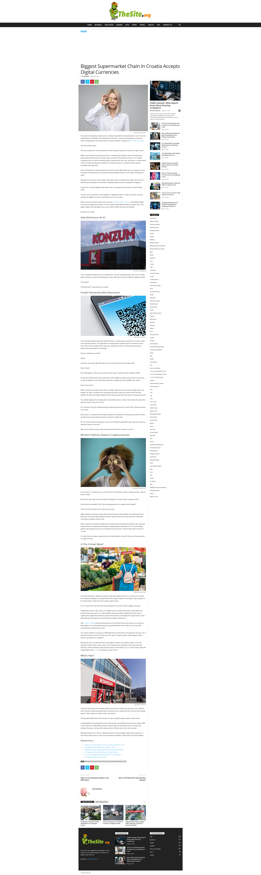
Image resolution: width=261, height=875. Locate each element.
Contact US (167, 25)
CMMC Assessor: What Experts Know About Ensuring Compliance (164, 105)
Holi (151, 365)
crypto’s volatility (89, 623)
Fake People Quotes (155, 313)
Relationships (154, 451)
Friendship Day (154, 334)
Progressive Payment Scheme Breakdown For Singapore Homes (90, 823)
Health (151, 25)
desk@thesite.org (93, 859)
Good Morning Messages (157, 347)
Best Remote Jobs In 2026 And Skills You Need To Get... (171, 184)
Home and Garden (155, 368)
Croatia (88, 761)
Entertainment (154, 304)
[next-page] (145, 802)
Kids (151, 389)
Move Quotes (153, 417)
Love (151, 399)
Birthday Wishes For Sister (157, 249)
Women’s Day (154, 496)
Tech (127, 25)
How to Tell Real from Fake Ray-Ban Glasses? (132, 779)
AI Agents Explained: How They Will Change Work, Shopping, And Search (170, 204)
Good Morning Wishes (156, 350)
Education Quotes (155, 301)
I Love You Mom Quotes (156, 377)
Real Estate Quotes (155, 447)
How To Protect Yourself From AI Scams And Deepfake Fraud (171, 175)
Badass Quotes (154, 227)
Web (151, 484)
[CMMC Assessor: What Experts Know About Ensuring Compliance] (165, 91)
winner (152, 493)
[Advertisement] (131, 48)
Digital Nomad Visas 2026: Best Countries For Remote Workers (170, 165)
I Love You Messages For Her (158, 371)
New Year (152, 429)
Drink (151, 288)
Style (151, 469)
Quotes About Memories (156, 444)
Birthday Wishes (154, 243)
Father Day (153, 319)
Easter (152, 295)
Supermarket (122, 761)
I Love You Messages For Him (158, 374)
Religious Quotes (155, 454)
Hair (151, 356)
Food (151, 331)
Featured (152, 322)
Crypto (152, 276)
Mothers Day (153, 411)
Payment (110, 761)
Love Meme (153, 405)
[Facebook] (83, 82)
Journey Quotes (154, 386)
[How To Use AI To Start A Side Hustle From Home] (155, 196)
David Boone (85, 76)
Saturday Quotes (154, 460)
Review (115, 761)
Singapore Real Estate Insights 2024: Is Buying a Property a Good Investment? (135, 823)
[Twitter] (87, 82)
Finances (87, 29)
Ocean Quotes (154, 432)
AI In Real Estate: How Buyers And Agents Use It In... (171, 154)
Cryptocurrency (95, 761)
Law (151, 392)
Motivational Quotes (155, 414)
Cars (151, 261)
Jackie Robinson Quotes (157, 383)
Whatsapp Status (154, 490)
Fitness (152, 328)
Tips (158, 25)
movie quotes (153, 420)
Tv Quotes (153, 481)
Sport (134, 25)
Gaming (119, 25)
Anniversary (153, 218)
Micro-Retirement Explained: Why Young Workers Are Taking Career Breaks (171, 135)
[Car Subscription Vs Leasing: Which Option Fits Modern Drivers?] (155, 146)
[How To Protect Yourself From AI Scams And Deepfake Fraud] (155, 176)
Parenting (152, 435)
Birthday (152, 239)
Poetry (152, 441)
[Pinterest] (92, 82)
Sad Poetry (153, 457)
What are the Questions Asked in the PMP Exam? (95, 779)
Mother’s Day (153, 408)
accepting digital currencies (121, 202)
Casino (152, 264)
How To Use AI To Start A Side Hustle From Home (171, 194)
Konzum (104, 761)
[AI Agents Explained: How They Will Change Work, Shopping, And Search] (155, 205)
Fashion (152, 316)
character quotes (154, 273)
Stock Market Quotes (155, 466)
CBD (151, 267)
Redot (96, 650)
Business (98, 25)
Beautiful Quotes (154, 230)
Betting (152, 236)
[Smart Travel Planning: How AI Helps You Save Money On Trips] (155, 126)
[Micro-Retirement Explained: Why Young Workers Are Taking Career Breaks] (155, 136)
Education (109, 25)
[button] (179, 25)
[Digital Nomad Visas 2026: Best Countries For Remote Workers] (155, 166)
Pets (151, 438)
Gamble (152, 337)
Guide (151, 353)
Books (151, 255)
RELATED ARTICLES (87, 802)
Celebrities (153, 270)
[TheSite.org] (130, 11)
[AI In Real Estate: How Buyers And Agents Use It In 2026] (155, 156)
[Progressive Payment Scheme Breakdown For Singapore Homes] (91, 812)
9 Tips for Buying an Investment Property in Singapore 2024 (113, 822)
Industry (152, 380)
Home (89, 25)
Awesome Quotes (155, 224)
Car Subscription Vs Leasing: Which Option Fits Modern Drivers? (170, 145)
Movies (152, 423)
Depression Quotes (155, 285)
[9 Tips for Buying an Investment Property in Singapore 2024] (113, 812)
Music (151, 426)
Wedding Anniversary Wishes (158, 487)
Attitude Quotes (154, 221)
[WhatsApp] (97, 82)
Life (151, 395)
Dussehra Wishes (155, 291)
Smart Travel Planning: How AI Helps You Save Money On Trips (171, 125)
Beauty (152, 233)
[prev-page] (142, 802)
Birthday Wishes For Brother (157, 246)
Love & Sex (153, 402)
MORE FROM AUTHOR (101, 802)
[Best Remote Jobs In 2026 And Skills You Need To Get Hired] (155, 186)
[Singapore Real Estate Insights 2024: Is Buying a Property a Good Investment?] (136, 812)
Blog (151, 252)
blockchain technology (136, 141)
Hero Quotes (153, 362)
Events (152, 310)
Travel (142, 25)
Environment (153, 307)
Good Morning (154, 343)
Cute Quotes (153, 282)
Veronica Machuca (155, 110)
